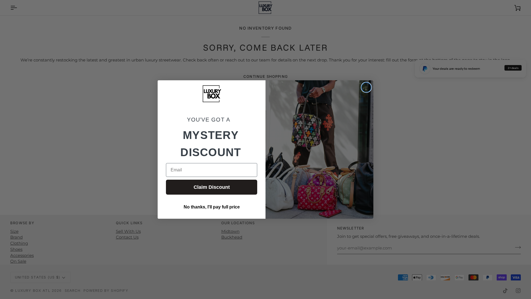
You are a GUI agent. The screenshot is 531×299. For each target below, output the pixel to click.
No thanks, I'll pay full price (212, 207)
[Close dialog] (366, 87)
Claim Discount (212, 187)
